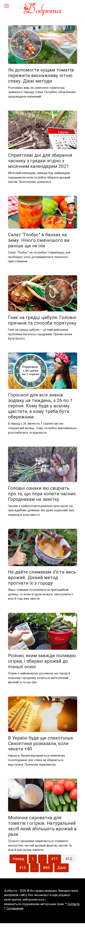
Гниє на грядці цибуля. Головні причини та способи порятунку (42, 320)
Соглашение (15, 908)
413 (22, 867)
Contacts (73, 904)
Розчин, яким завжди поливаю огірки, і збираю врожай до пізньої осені (42, 661)
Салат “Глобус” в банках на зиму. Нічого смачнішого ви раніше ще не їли (39, 240)
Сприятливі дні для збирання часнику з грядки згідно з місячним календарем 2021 (40, 160)
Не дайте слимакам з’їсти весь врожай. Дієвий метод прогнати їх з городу (42, 577)
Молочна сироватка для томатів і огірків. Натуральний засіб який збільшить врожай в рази (42, 826)
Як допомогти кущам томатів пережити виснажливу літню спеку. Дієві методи (41, 75)
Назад (18, 858)
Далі (61, 867)
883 (46, 867)
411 (54, 858)
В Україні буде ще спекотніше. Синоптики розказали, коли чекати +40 (41, 743)
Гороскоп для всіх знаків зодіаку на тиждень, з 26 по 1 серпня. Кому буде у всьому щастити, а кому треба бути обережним (40, 406)
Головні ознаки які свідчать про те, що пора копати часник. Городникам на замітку (42, 493)
